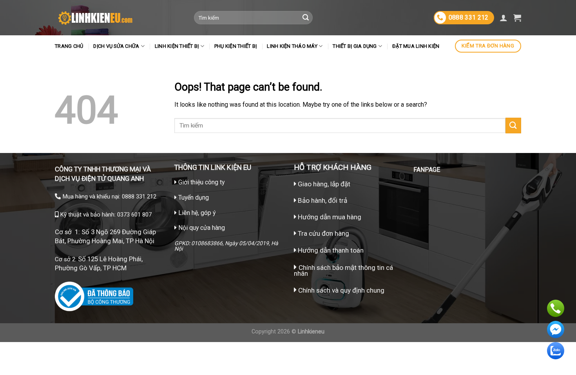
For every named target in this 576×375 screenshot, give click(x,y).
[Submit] (305, 17)
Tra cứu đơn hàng (322, 233)
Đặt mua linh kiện (415, 46)
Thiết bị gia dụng (355, 46)
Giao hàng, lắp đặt (323, 184)
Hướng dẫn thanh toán (330, 250)
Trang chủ (69, 46)
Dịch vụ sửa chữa (116, 46)
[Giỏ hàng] (517, 17)
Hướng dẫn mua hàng (328, 217)
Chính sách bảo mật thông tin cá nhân (343, 270)
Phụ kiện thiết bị (235, 46)
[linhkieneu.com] (118, 17)
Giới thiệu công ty (201, 182)
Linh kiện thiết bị (177, 46)
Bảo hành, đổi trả (322, 200)
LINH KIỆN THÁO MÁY (292, 46)
